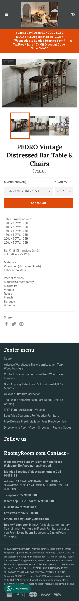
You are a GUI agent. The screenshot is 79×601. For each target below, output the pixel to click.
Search (8, 358)
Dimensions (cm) (15, 182)
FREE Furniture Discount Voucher (25, 409)
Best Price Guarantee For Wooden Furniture (31, 415)
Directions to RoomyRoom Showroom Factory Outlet (37, 427)
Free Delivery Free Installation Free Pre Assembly (35, 421)
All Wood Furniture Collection (22, 394)
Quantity (61, 182)
